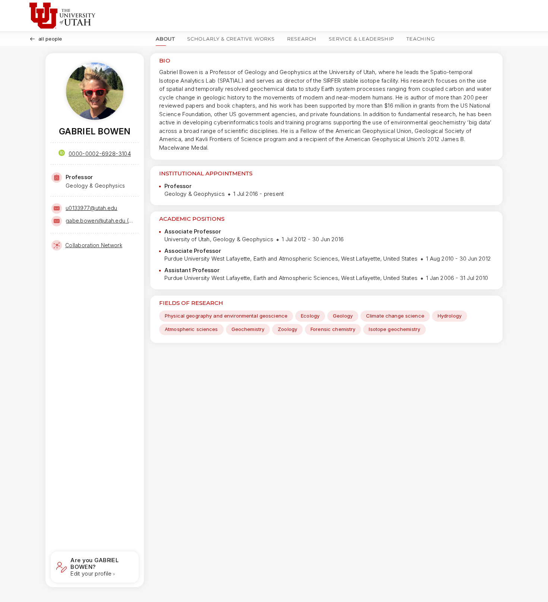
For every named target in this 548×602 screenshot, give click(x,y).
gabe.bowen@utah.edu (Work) (101, 220)
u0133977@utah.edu (91, 208)
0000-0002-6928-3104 (100, 153)
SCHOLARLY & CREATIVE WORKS (231, 39)
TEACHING (420, 39)
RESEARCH (301, 39)
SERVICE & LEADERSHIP (361, 39)
